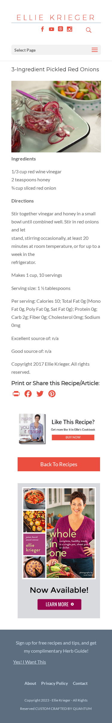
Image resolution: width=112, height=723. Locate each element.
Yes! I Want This (29, 662)
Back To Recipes (58, 464)
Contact (80, 683)
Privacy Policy (54, 683)
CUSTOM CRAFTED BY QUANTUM (63, 708)
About (30, 683)
